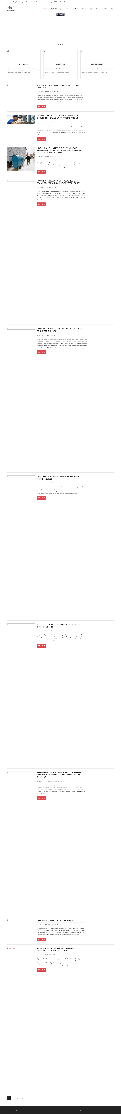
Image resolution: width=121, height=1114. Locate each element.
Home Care (36, 2)
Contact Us (63, 2)
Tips (55, 156)
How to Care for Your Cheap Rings (55, 920)
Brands (44, 2)
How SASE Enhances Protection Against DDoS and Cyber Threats (60, 329)
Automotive (58, 781)
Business (55, 483)
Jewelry (56, 924)
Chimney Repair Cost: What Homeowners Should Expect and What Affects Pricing (57, 116)
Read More (12, 76)
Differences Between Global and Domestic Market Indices (59, 477)
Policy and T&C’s (53, 2)
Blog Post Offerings (18, 2)
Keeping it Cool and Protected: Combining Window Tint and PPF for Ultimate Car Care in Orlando (60, 774)
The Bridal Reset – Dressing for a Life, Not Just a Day (58, 86)
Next (27, 1098)
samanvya (47, 781)
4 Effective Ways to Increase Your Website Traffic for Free (58, 625)
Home (9, 2)
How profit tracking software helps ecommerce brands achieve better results (58, 182)
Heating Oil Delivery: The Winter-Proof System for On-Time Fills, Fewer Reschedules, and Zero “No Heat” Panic (60, 150)
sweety (47, 631)
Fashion (28, 2)
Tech (55, 187)
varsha (47, 91)
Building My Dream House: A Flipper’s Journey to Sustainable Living (56, 949)
